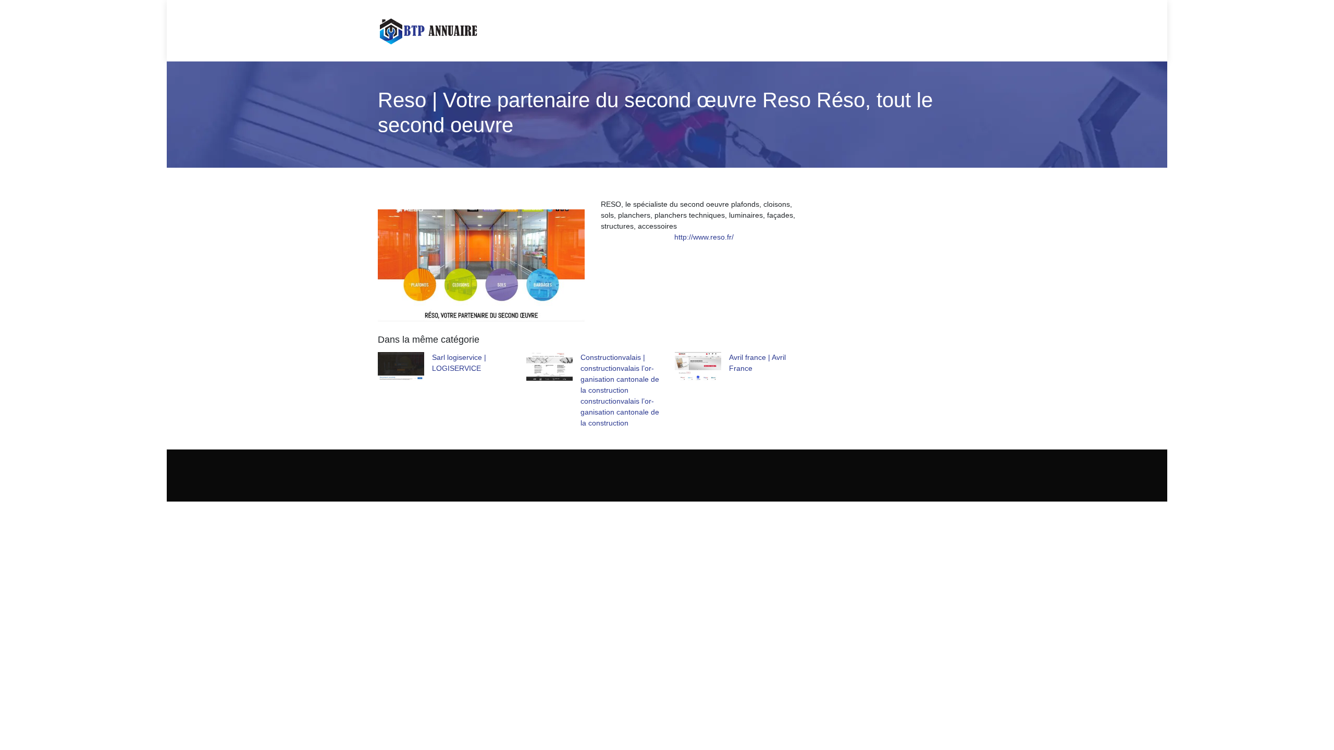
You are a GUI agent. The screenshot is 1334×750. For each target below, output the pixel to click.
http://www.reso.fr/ (704, 237)
